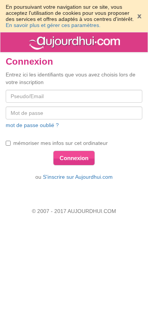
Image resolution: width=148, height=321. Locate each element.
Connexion (74, 158)
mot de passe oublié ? (32, 125)
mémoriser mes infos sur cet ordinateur (60, 143)
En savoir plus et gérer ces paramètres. (53, 25)
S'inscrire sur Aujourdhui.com (78, 177)
